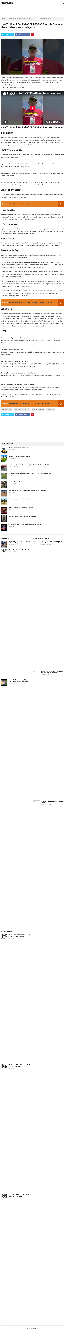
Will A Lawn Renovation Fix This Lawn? (19, 499)
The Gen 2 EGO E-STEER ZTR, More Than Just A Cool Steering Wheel (19, 935)
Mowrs (2, 30)
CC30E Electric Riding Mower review (18, 447)
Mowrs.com (7, 2)
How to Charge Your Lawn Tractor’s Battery (20, 507)
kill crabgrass (51, 409)
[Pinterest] (32, 34)
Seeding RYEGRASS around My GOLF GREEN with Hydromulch (18, 1195)
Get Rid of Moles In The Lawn (16, 482)
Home (3, 18)
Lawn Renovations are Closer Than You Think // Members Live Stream (27, 490)
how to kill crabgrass (38, 409)
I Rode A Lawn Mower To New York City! (19, 550)
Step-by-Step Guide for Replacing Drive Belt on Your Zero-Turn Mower (52, 672)
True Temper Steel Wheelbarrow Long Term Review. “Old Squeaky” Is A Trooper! (30, 465)
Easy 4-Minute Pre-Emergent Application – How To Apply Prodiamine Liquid (19, 680)
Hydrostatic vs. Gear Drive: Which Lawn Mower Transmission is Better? (52, 542)
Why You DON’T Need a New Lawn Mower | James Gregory (24, 524)
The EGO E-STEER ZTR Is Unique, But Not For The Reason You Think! (19, 1065)
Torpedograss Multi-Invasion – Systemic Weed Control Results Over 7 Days (29, 473)
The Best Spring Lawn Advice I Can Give (19, 456)
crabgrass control (7, 409)
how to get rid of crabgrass (22, 409)
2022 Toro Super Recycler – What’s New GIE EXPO (22, 516)
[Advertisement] (32, 11)
